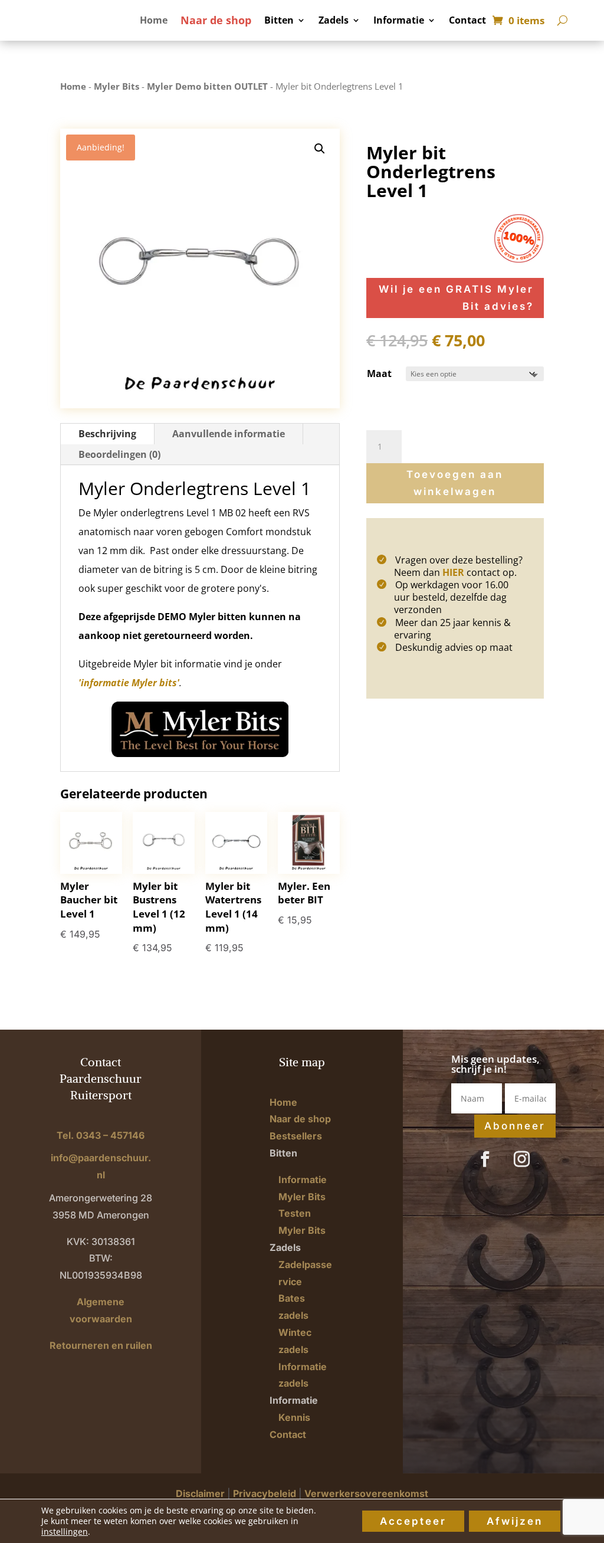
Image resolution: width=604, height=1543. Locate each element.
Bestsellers (296, 1136)
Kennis (294, 1417)
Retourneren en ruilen (101, 1345)
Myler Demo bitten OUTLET (207, 86)
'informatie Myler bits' (128, 682)
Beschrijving (107, 433)
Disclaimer (200, 1493)
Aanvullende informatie (228, 433)
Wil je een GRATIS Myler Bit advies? (456, 297)
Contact (467, 21)
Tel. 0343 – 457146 (101, 1135)
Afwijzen (515, 1521)
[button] (319, 148)
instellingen (64, 1531)
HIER (453, 572)
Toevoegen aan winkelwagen (454, 483)
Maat (379, 373)
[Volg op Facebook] (485, 1159)
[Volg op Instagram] (521, 1159)
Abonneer (515, 1126)
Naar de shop (215, 21)
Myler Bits (116, 86)
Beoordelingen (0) (119, 454)
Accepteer (413, 1521)
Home (154, 21)
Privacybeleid (264, 1493)
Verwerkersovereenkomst (366, 1493)
